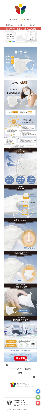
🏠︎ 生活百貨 (14, 19)
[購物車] (38, 403)
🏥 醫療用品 (10, 25)
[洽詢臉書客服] (38, 391)
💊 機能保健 (26, 19)
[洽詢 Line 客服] (38, 397)
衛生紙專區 (21, 25)
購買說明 (32, 25)
